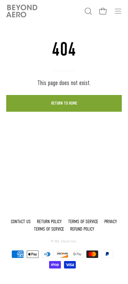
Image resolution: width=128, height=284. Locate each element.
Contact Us (21, 221)
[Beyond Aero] (21, 11)
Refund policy (82, 229)
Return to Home (64, 103)
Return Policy (49, 221)
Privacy (110, 221)
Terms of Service (83, 221)
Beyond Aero (68, 241)
